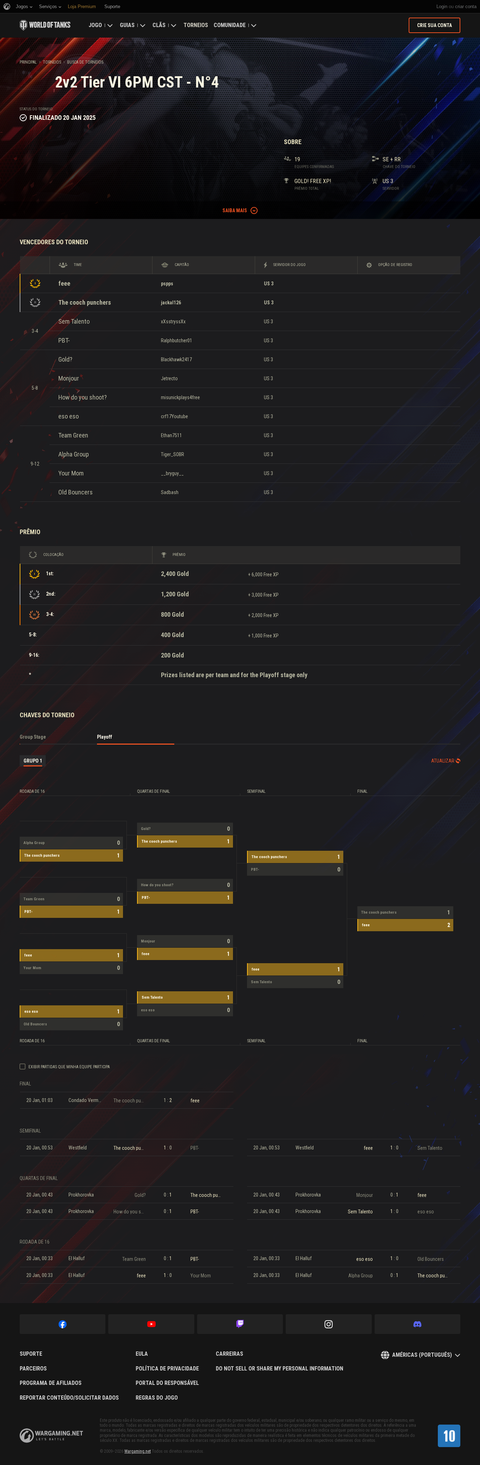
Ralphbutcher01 (176, 340)
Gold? (65, 359)
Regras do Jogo (157, 1398)
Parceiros (33, 1369)
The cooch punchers (84, 302)
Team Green (73, 435)
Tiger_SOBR (172, 454)
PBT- (64, 340)
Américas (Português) (422, 1354)
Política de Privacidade (167, 1369)
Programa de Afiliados (51, 1383)
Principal (28, 62)
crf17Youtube (174, 416)
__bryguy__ (172, 473)
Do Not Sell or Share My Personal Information (279, 1369)
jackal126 (171, 302)
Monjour (68, 378)
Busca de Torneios (85, 62)
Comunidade (230, 25)
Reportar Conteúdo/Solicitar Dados (69, 1398)
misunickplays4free (180, 397)
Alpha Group (73, 454)
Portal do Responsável (167, 1383)
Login (441, 6)
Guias (127, 25)
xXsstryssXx (173, 321)
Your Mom (71, 473)
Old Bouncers (75, 492)
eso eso (68, 416)
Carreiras (229, 1354)
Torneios (195, 25)
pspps (167, 283)
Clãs (159, 25)
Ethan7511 (171, 435)
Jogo (95, 25)
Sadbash (170, 492)
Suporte (31, 1354)
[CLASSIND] (449, 1436)
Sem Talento (74, 321)
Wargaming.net (137, 1451)
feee (64, 283)
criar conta (465, 6)
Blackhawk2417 (176, 359)
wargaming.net (51, 1436)
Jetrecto (169, 378)
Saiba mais (234, 210)
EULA (142, 1354)
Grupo (33, 761)
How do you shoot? (82, 397)
